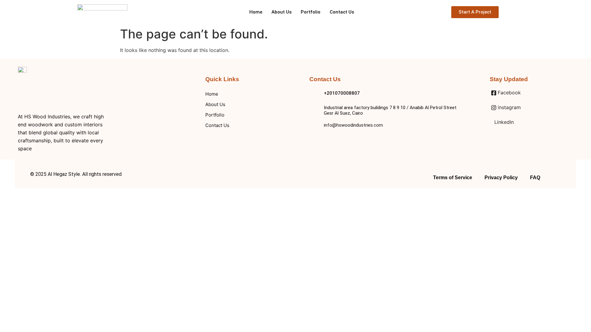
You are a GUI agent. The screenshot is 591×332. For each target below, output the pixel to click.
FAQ (535, 177)
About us (281, 12)
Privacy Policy (501, 177)
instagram (508, 107)
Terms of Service (452, 177)
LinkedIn (503, 122)
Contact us (342, 12)
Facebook (508, 92)
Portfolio (310, 12)
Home (255, 12)
